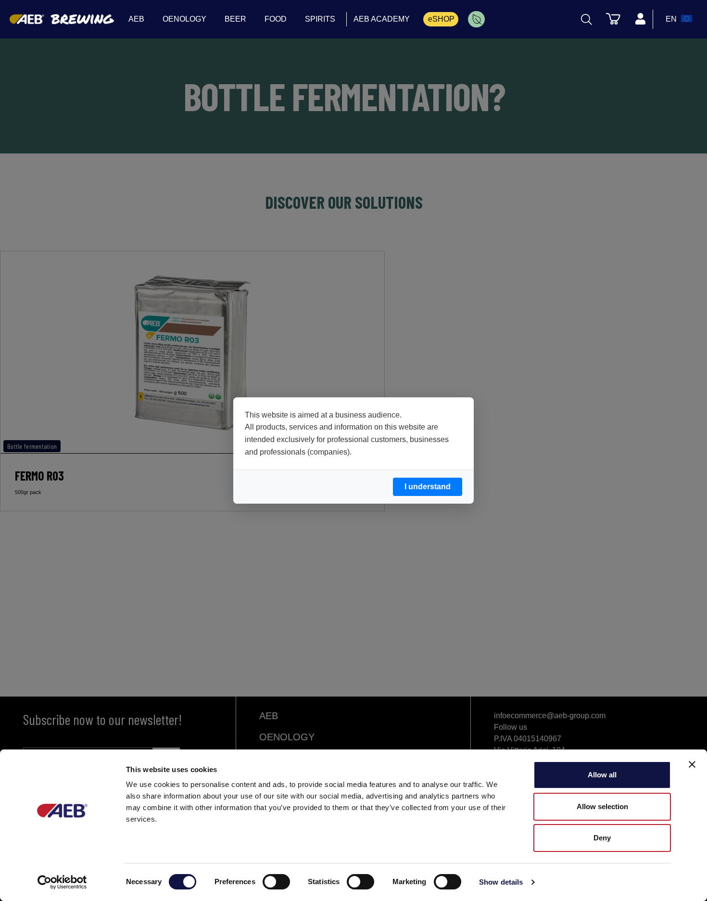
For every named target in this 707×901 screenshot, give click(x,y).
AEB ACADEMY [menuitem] (382, 19)
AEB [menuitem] (136, 19)
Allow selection (602, 806)
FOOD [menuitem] (276, 19)
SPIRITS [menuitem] (320, 19)
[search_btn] (586, 19)
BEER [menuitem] (235, 19)
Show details (501, 882)
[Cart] (613, 18)
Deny (602, 838)
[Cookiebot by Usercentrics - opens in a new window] (62, 882)
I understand (427, 486)
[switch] (276, 881)
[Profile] (640, 19)
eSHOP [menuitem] (441, 19)
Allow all (602, 775)
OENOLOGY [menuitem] (184, 19)
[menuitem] (476, 19)
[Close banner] (692, 764)
